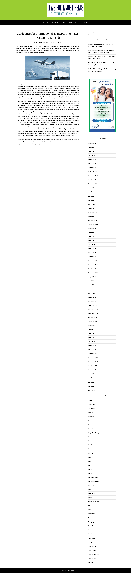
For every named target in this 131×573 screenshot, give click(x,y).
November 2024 (93, 216)
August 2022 (92, 325)
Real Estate (91, 513)
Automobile (91, 408)
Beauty (85, 23)
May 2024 (91, 240)
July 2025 (91, 192)
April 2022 (91, 341)
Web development (93, 554)
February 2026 (92, 163)
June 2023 (91, 285)
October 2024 (92, 220)
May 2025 (91, 200)
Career (90, 420)
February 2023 (92, 301)
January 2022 (92, 353)
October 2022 (92, 317)
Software (91, 530)
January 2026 (92, 167)
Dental (90, 429)
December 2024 (93, 212)
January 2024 (92, 256)
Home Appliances (93, 477)
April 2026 (91, 155)
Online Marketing (93, 501)
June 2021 (91, 382)
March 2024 (92, 248)
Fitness (90, 453)
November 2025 (93, 176)
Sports (90, 534)
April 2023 (91, 293)
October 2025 (92, 180)
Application (91, 404)
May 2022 (91, 337)
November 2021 (93, 362)
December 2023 (93, 260)
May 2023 (91, 289)
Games (77, 23)
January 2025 (92, 208)
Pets (89, 509)
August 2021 (92, 374)
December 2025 (93, 171)
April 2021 (91, 390)
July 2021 (91, 378)
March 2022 (92, 345)
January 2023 (92, 305)
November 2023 (93, 265)
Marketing (91, 493)
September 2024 (93, 224)
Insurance (91, 485)
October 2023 (92, 269)
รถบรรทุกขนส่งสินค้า (34, 116)
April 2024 (91, 244)
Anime (90, 400)
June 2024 (91, 236)
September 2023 (93, 273)
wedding (90, 562)
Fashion (90, 445)
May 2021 (91, 386)
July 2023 (91, 281)
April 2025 (91, 204)
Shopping (55, 23)
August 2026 (92, 143)
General (46, 23)
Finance (90, 449)
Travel (90, 542)
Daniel (59, 42)
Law (89, 489)
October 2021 (92, 366)
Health (90, 469)
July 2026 (91, 147)
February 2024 (92, 252)
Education (91, 437)
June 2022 (91, 333)
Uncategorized (92, 546)
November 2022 (93, 313)
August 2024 (92, 228)
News (90, 497)
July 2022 (91, 329)
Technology (67, 23)
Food (89, 457)
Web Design (92, 550)
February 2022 (92, 349)
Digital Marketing (93, 433)
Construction (92, 424)
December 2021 (93, 358)
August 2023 (92, 277)
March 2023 (92, 297)
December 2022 (93, 309)
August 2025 (92, 188)
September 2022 (93, 321)
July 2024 (91, 232)
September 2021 (93, 370)
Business (91, 416)
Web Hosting (92, 558)
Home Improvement (94, 481)
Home (90, 473)
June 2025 (91, 196)
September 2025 (93, 184)
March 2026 (92, 159)
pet (89, 505)
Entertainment (92, 441)
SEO (89, 518)
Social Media (92, 526)
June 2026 (91, 151)
